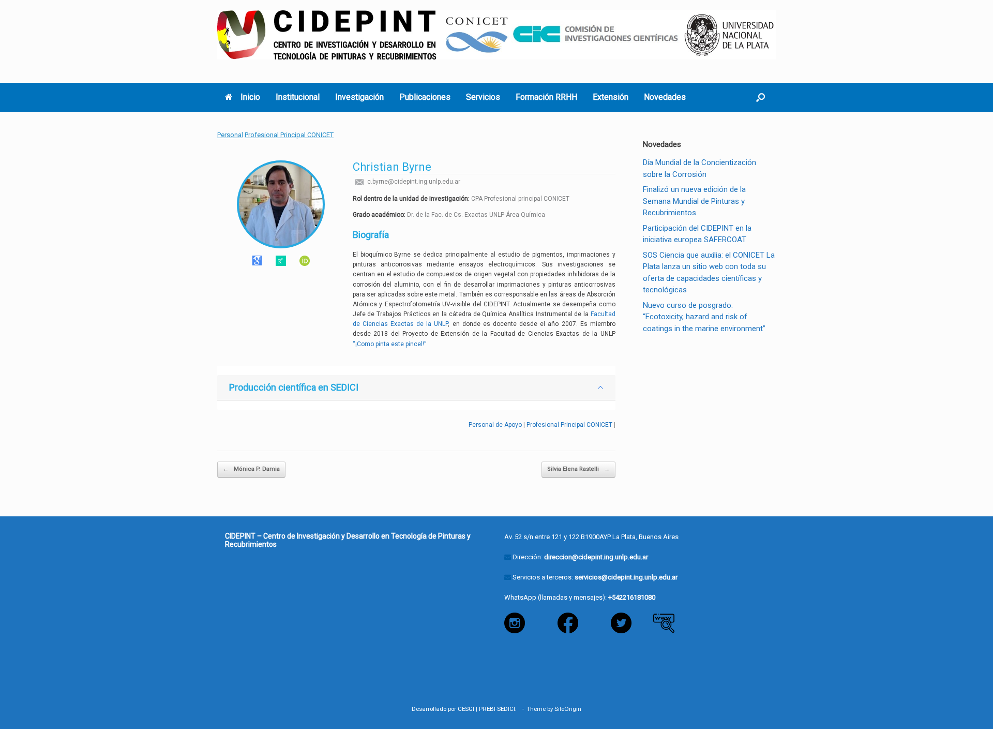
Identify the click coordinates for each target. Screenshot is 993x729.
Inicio (250, 97)
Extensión (610, 97)
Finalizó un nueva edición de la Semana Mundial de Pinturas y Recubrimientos (694, 201)
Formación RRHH (546, 97)
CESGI (466, 708)
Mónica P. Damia (251, 469)
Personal (230, 135)
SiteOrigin (567, 708)
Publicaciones (424, 97)
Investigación (359, 97)
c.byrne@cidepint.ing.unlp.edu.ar (413, 181)
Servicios (483, 97)
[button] (760, 97)
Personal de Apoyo (495, 424)
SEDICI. (508, 708)
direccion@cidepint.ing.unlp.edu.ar (596, 557)
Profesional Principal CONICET (289, 135)
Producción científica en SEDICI (293, 387)
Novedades (665, 97)
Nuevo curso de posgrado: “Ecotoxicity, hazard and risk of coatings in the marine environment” (704, 317)
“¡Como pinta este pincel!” (389, 344)
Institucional (298, 97)
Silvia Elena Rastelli (578, 469)
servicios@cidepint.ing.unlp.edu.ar (626, 577)
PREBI (487, 708)
